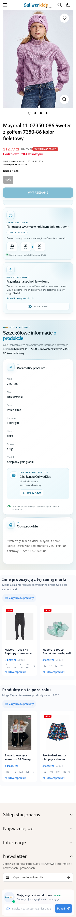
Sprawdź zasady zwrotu (18, 298)
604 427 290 (34, 492)
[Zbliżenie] (64, 99)
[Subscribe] (68, 877)
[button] (68, 5)
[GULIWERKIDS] (38, 5)
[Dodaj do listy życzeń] (64, 18)
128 (8, 180)
